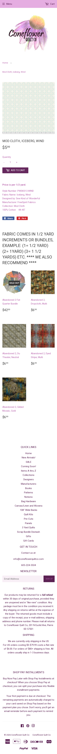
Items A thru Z (28, 470)
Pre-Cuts (28, 518)
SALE (28, 462)
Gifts (28, 536)
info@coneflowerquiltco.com (28, 559)
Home (5, 63)
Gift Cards (28, 540)
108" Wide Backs (28, 510)
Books (28, 488)
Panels (28, 523)
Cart (52, 4)
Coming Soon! (28, 466)
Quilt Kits (28, 514)
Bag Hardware (28, 501)
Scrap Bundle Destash (28, 531)
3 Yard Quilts (28, 527)
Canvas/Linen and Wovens (28, 505)
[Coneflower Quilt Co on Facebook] (22, 726)
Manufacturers (28, 483)
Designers (28, 479)
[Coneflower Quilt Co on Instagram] (33, 726)
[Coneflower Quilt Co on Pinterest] (27, 726)
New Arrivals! (28, 457)
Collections (28, 475)
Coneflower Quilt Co (20, 735)
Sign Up (49, 579)
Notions (28, 497)
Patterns (28, 492)
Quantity (6, 157)
